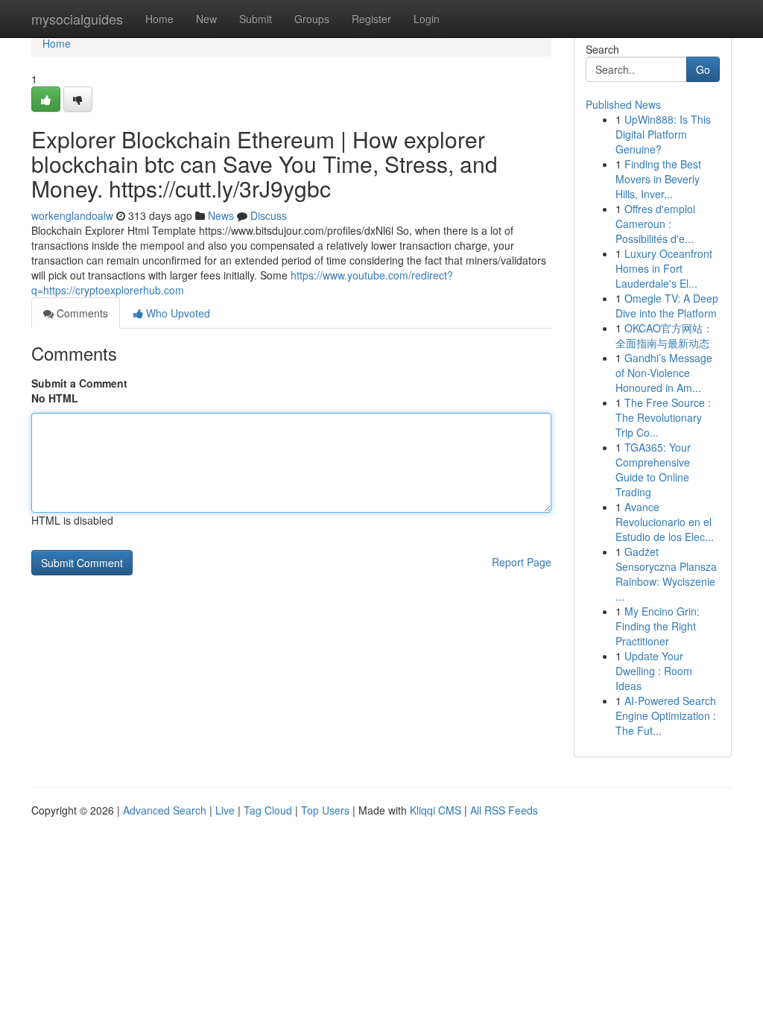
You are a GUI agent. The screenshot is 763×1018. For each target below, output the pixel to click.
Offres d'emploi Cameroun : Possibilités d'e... (655, 223)
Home (159, 18)
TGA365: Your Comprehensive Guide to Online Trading (653, 469)
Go (703, 69)
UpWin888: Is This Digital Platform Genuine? (663, 134)
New (206, 18)
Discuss (268, 215)
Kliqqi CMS (435, 810)
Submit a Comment (79, 383)
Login (427, 18)
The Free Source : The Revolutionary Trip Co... (663, 417)
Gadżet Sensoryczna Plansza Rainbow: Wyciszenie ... (666, 574)
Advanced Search (164, 810)
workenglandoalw (72, 215)
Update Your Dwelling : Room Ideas (653, 670)
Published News (623, 104)
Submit (255, 18)
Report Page (521, 561)
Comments (81, 313)
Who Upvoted (176, 313)
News (221, 215)
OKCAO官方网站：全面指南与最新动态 (664, 335)
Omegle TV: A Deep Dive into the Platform (666, 305)
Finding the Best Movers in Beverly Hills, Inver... (658, 179)
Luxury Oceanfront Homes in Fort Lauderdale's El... (663, 268)
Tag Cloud (268, 810)
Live (225, 810)
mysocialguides (77, 18)
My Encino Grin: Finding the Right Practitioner (657, 626)
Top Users (325, 810)
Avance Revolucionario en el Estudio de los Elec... (664, 521)
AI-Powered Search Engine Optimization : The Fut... (665, 715)
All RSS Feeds (504, 810)
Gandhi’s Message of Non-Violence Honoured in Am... (663, 372)
